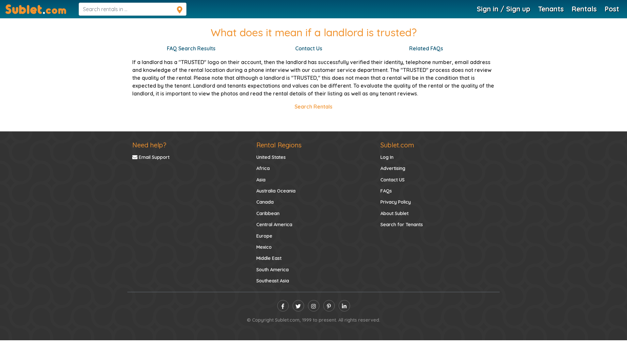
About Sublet (394, 213)
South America (272, 270)
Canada (265, 202)
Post (611, 9)
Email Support (153, 157)
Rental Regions (278, 145)
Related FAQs (426, 48)
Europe (264, 236)
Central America (274, 224)
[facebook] (283, 305)
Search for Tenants (401, 224)
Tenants (551, 9)
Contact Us (308, 48)
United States (271, 157)
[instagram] (313, 305)
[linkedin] (344, 305)
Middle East (268, 258)
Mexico (264, 247)
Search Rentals (313, 106)
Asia (260, 180)
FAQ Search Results (191, 48)
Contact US (392, 180)
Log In (387, 157)
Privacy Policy (395, 202)
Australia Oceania (276, 191)
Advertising (392, 168)
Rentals (584, 9)
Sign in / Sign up (503, 9)
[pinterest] (329, 305)
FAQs (386, 191)
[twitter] (298, 305)
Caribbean (268, 213)
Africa (263, 168)
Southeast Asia (272, 281)
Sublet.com (397, 145)
